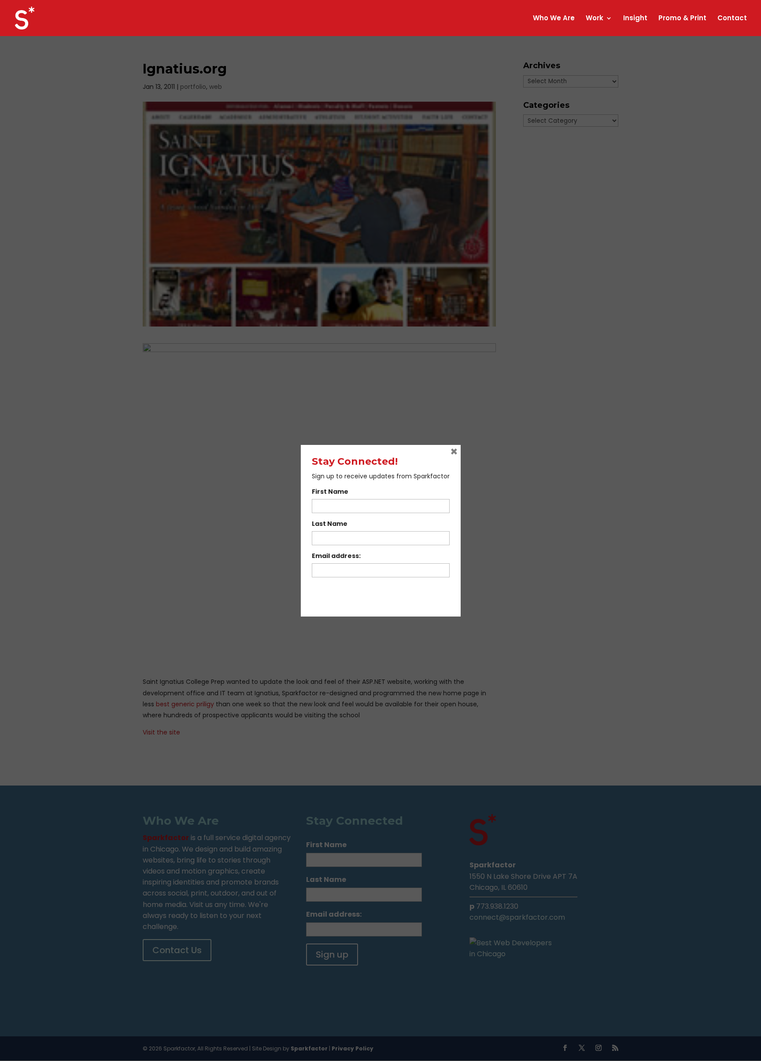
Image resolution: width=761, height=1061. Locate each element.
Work (594, 18)
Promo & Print (682, 18)
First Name (330, 491)
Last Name (329, 523)
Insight (635, 18)
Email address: (336, 555)
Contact (732, 18)
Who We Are (554, 18)
